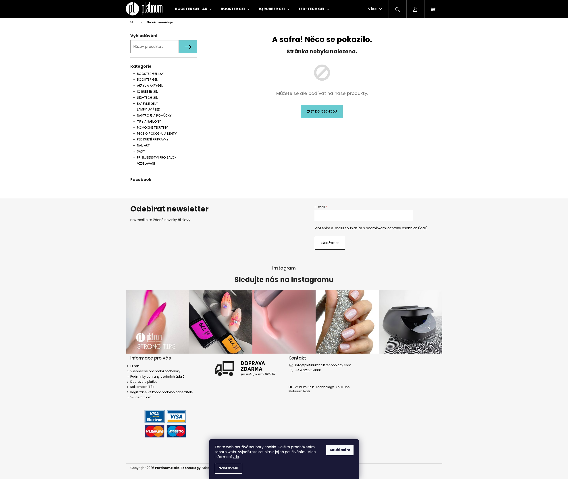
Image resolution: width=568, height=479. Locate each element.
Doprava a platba (143, 381)
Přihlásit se (330, 243)
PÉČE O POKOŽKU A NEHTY (157, 133)
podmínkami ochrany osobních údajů (396, 228)
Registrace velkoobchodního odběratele (161, 392)
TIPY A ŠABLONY (149, 121)
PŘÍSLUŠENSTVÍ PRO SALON (157, 157)
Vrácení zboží (140, 397)
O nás (134, 366)
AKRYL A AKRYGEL (150, 85)
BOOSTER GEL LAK (150, 73)
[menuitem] (193, 9)
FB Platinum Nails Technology (312, 387)
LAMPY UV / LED (148, 109)
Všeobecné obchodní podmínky (155, 371)
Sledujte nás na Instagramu (284, 279)
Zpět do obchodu (322, 111)
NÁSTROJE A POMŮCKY (154, 115)
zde (236, 456)
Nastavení (228, 468)
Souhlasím (340, 449)
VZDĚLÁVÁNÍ (146, 163)
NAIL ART (143, 145)
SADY (141, 151)
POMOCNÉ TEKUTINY (152, 127)
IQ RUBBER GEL (147, 91)
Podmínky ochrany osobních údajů (157, 376)
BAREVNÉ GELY (147, 103)
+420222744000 (308, 370)
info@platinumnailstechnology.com (323, 365)
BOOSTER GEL (147, 79)
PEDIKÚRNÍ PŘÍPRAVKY (153, 139)
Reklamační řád (142, 387)
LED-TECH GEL (147, 97)
